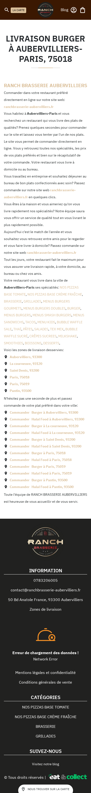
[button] (64, 10)
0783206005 (45, 580)
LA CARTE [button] (19, 10)
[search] (7, 10)
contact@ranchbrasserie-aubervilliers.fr (46, 590)
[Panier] (82, 10)
